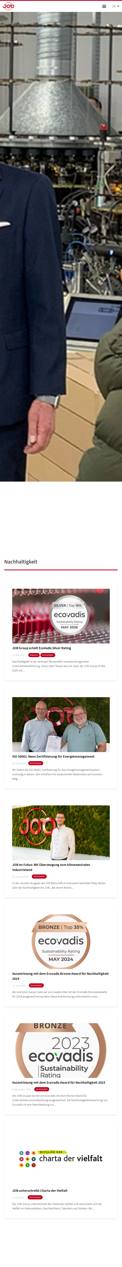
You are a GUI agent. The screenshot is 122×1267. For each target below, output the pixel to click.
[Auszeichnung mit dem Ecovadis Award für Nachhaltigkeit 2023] (61, 1065)
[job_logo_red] (13, 6)
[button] (104, 6)
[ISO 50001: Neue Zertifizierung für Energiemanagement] (61, 739)
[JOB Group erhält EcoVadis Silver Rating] (61, 631)
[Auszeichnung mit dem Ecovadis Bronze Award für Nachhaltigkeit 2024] (61, 956)
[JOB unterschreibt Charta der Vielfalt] (61, 1171)
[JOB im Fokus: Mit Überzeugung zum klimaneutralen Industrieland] (61, 847)
